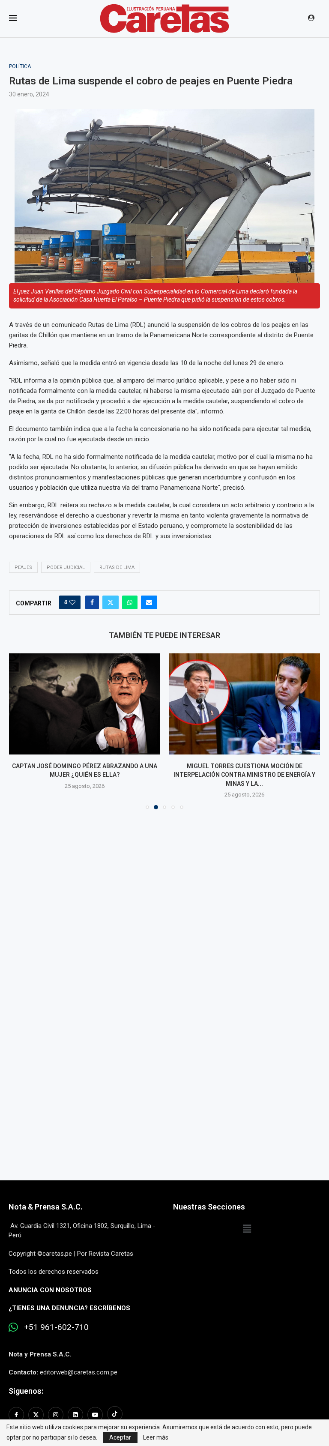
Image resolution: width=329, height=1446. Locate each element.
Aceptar (120, 1437)
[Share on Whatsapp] (130, 602)
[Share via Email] (149, 602)
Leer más (155, 1437)
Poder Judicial (66, 567)
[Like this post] (72, 602)
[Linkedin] (75, 1415)
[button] (20, 731)
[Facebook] (17, 1415)
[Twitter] (36, 1415)
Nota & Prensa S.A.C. (46, 1206)
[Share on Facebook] (92, 602)
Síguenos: (26, 1390)
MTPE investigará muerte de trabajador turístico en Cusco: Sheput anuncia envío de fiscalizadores (244, 775)
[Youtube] (95, 1415)
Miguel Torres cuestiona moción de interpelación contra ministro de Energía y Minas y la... (85, 775)
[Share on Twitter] (110, 602)
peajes (23, 567)
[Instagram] (56, 1415)
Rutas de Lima (117, 567)
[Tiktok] (115, 1415)
